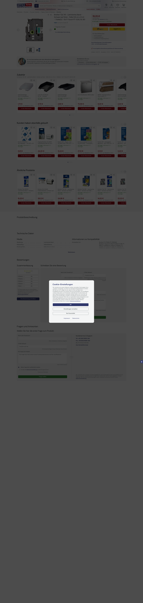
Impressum (67, 318)
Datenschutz (75, 318)
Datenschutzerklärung (75, 301)
